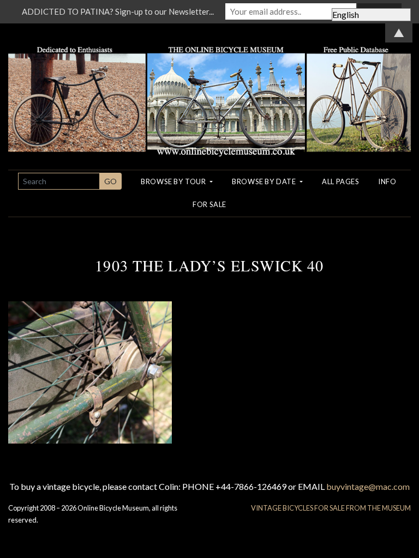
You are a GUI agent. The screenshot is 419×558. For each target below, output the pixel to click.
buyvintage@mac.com (368, 486)
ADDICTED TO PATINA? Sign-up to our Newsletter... (118, 11)
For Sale (209, 204)
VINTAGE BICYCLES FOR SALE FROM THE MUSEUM (331, 508)
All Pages (340, 181)
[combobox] (59, 181)
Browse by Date (265, 181)
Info (387, 181)
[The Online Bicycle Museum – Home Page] (209, 88)
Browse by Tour (174, 181)
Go (110, 181)
